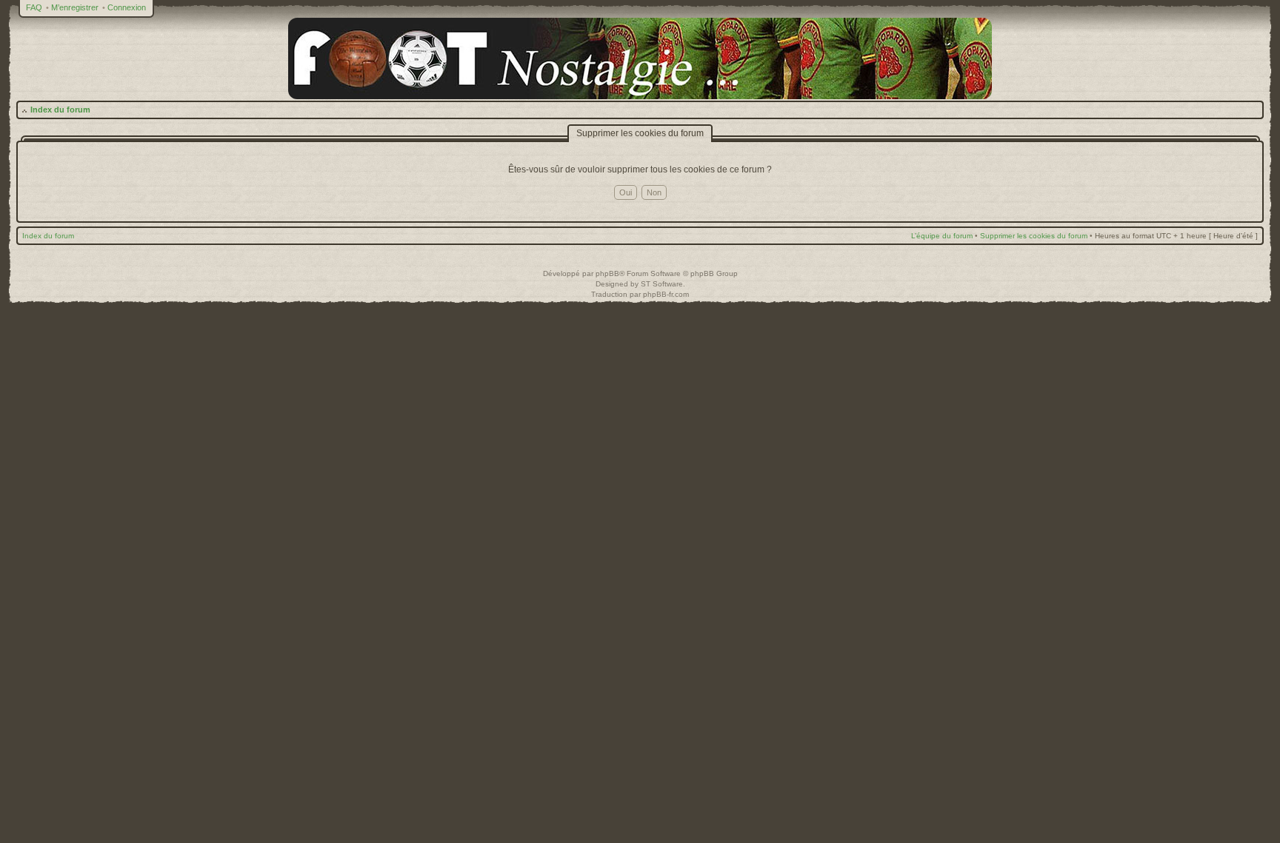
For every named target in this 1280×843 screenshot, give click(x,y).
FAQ (34, 7)
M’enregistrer (75, 7)
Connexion (126, 7)
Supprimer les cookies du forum (1033, 236)
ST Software (662, 284)
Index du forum (60, 109)
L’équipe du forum (942, 236)
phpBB (607, 273)
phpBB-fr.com (666, 294)
